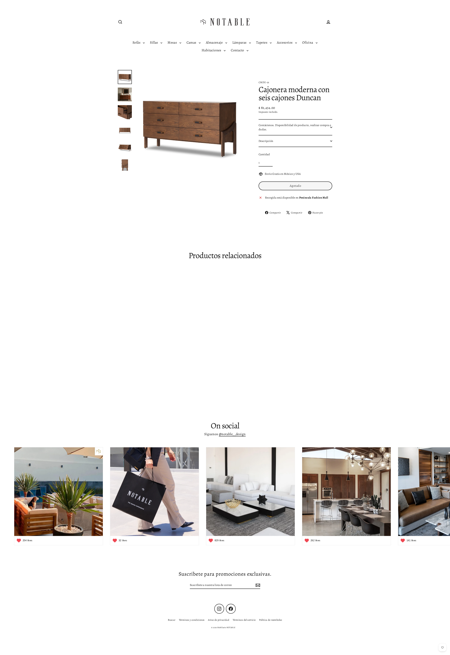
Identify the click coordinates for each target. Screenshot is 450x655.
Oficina (308, 42)
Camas (192, 42)
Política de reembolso (270, 620)
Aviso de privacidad (218, 620)
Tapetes (262, 42)
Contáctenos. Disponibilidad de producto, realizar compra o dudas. (295, 127)
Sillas (154, 42)
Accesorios (285, 42)
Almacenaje (214, 42)
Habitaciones (212, 50)
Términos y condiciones (192, 620)
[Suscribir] (257, 585)
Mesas (173, 42)
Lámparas (240, 42)
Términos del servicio (244, 620)
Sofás (137, 42)
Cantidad (264, 154)
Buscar (171, 620)
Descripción (266, 141)
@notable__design (232, 434)
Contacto (238, 50)
